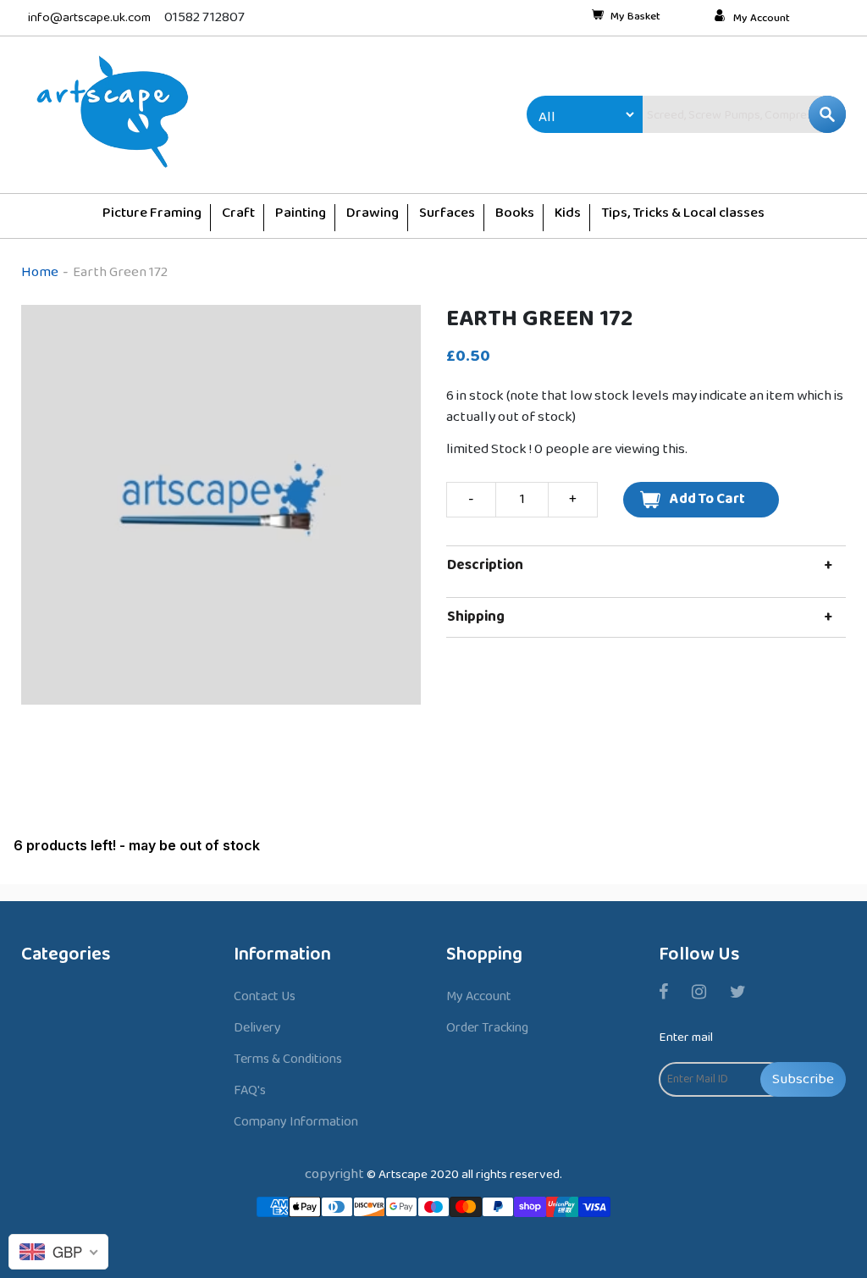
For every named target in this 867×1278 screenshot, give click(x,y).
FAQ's (250, 1090)
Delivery (257, 1027)
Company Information (296, 1121)
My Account (761, 18)
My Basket (635, 17)
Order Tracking (487, 1027)
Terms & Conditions (288, 1059)
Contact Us (264, 996)
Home (39, 272)
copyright (334, 1174)
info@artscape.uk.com (89, 18)
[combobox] (708, 114)
